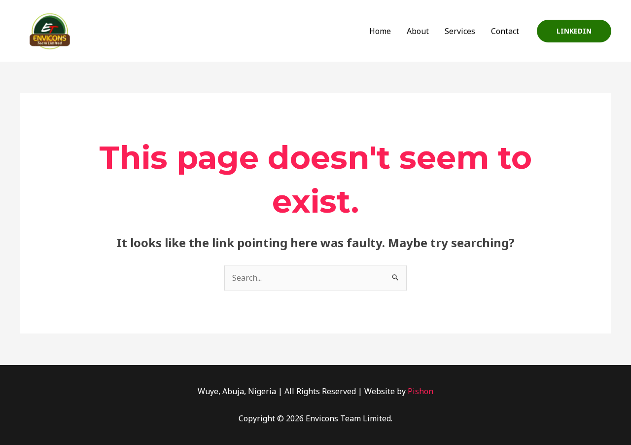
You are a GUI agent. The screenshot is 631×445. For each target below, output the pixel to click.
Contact (505, 31)
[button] (574, 31)
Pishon (420, 391)
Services (460, 31)
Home (380, 31)
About (418, 31)
